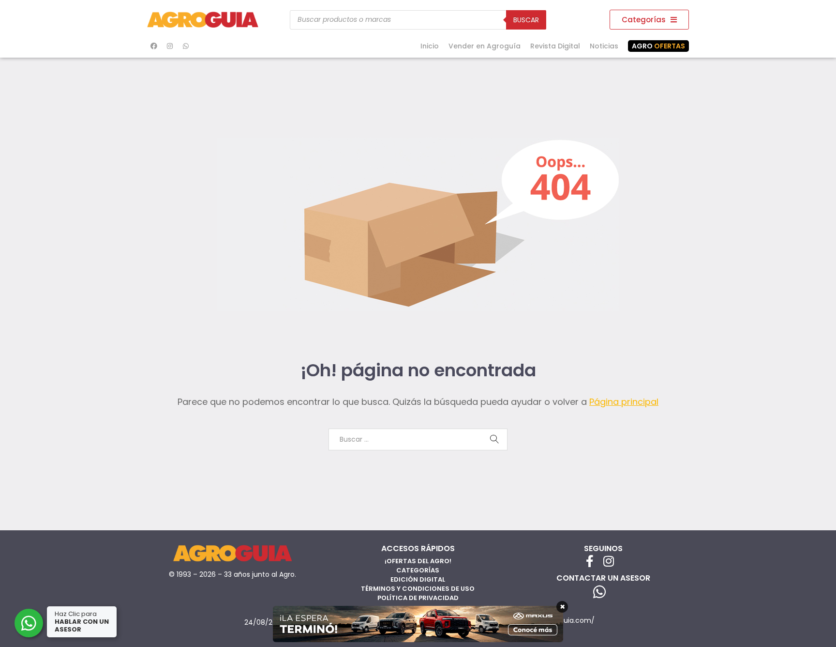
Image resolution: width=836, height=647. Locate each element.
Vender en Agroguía (484, 46)
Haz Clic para (82, 621)
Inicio (429, 46)
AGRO (658, 46)
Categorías (417, 570)
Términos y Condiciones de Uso (418, 588)
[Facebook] (154, 46)
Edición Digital (417, 579)
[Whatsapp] (186, 46)
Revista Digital (555, 46)
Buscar (526, 20)
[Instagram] (170, 46)
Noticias (604, 46)
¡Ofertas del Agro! (418, 561)
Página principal (623, 402)
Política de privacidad (418, 597)
